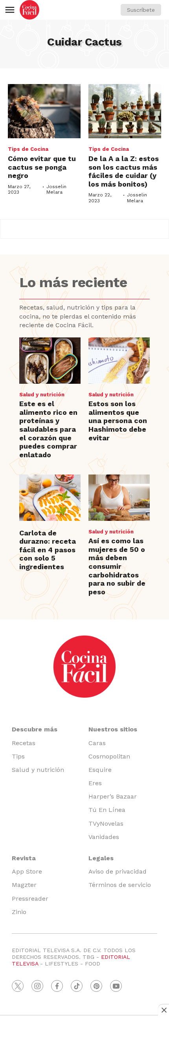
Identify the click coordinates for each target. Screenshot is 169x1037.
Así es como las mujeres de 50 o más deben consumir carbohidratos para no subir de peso (116, 566)
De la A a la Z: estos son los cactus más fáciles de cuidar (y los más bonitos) (123, 171)
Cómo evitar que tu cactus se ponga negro (42, 167)
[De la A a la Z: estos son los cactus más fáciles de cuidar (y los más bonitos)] (124, 111)
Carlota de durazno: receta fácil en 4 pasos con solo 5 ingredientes (47, 550)
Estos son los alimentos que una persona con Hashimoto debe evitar (117, 420)
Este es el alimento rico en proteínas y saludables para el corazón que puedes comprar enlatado (48, 429)
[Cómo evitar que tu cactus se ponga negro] (44, 111)
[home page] (29, 10)
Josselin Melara (56, 189)
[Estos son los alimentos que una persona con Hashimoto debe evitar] (119, 360)
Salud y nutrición (41, 395)
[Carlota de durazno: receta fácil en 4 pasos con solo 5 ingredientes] (50, 497)
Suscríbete (141, 10)
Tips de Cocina (28, 149)
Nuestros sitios (112, 729)
